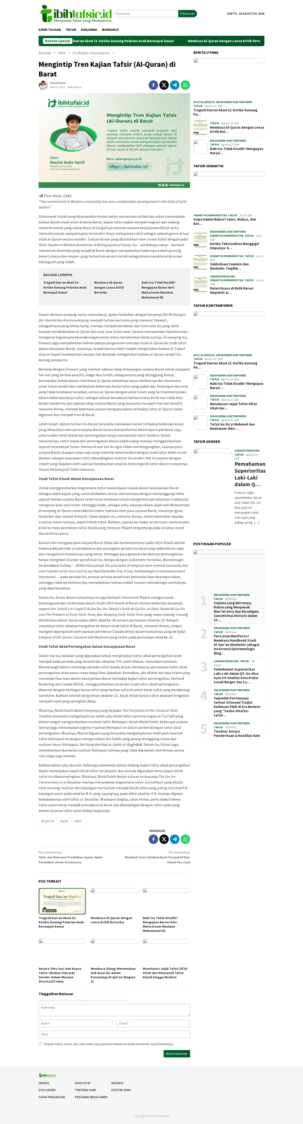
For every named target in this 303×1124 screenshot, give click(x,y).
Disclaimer (47, 1090)
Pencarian (188, 13)
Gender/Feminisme (222, 276)
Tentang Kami (85, 1090)
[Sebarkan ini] (153, 85)
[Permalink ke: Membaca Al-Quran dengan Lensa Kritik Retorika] (114, 901)
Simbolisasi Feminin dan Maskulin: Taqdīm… (229, 266)
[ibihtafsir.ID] (76, 13)
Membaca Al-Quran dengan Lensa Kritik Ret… (237, 129)
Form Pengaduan (52, 1097)
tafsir (78, 821)
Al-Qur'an (47, 821)
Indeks (44, 1083)
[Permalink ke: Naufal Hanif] (43, 84)
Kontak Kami (121, 1090)
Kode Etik (82, 1083)
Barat (64, 821)
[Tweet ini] (164, 85)
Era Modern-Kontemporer (234, 102)
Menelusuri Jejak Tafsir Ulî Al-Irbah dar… (234, 406)
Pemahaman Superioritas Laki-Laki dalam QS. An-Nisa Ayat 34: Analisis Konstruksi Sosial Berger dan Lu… (236, 675)
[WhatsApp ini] (185, 85)
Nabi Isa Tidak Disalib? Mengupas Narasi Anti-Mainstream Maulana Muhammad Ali (160, 924)
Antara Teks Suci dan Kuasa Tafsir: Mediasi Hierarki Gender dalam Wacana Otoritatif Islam (60, 975)
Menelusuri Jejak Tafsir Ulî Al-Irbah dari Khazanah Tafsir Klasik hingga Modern (165, 972)
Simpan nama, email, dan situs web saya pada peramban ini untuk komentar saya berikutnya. (109, 1044)
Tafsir (197, 106)
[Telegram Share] (174, 85)
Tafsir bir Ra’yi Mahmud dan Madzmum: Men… (232, 426)
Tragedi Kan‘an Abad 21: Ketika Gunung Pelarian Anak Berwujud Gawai (89, 41)
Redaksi (117, 1083)
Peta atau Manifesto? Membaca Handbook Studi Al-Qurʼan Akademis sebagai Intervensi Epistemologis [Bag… (236, 644)
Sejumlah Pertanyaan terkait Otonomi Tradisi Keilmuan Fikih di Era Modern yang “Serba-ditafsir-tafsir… (237, 706)
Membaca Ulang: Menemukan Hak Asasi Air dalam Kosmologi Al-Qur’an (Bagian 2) (113, 975)
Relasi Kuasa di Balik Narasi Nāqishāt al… (231, 290)
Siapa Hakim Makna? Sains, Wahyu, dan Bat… (224, 221)
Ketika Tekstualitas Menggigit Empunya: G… (234, 246)
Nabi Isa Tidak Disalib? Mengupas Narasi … (236, 151)
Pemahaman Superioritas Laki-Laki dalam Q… (249, 474)
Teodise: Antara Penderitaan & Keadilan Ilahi (237, 733)
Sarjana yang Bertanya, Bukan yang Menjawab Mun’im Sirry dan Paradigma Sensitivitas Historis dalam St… (236, 611)
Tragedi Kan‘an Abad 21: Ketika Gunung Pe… (225, 112)
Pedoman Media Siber (91, 1097)
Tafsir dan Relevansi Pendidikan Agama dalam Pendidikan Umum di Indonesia (71, 857)
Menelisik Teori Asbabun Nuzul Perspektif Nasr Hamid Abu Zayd (157, 857)
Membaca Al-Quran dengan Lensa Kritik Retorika (199, 41)
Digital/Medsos (204, 102)
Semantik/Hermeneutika (210, 215)
